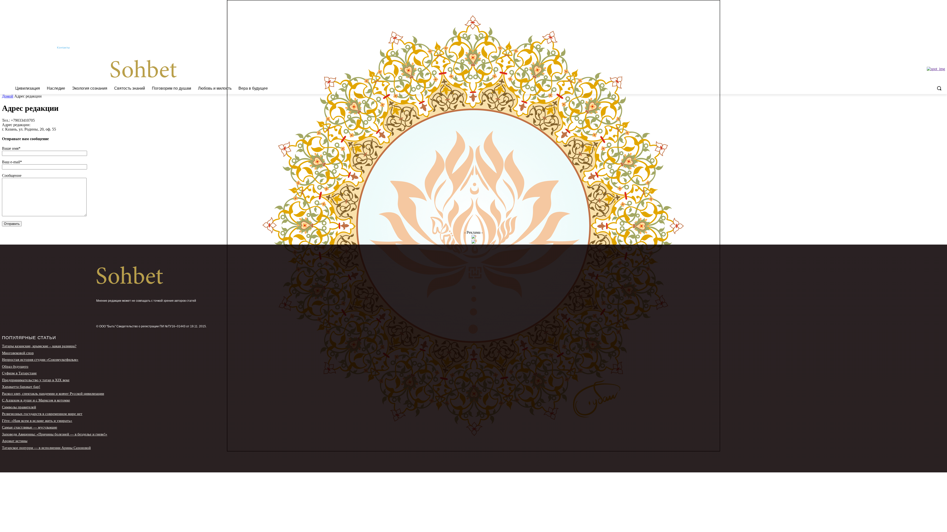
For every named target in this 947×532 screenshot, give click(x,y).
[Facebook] (915, 47)
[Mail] (928, 47)
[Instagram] (922, 47)
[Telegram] (935, 47)
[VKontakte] (942, 47)
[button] (939, 88)
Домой (7, 96)
